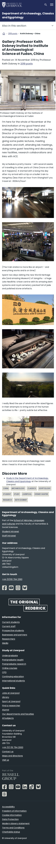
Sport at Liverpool (11, 701)
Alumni (5, 709)
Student (7, 494)
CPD (4, 672)
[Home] (22, 4)
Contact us (7, 751)
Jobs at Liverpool (11, 693)
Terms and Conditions (13, 827)
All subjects (8, 718)
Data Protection (10, 819)
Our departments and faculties (18, 713)
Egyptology (44, 488)
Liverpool (27, 494)
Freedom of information (14, 810)
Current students (11, 622)
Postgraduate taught (13, 659)
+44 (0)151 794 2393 (12, 579)
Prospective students (13, 630)
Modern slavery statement (16, 823)
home (3, 33)
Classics (32, 488)
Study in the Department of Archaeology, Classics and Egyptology (27, 480)
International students (13, 680)
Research (7, 500)
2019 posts (12, 33)
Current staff (8, 626)
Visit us (5, 759)
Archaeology (18, 488)
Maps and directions (12, 755)
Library (5, 697)
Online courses (9, 668)
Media (5, 643)
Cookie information (12, 815)
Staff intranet (9, 535)
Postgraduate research (14, 663)
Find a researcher (11, 705)
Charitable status (11, 831)
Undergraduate (10, 655)
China (5, 488)
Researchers (8, 638)
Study (16, 494)
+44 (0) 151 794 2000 (12, 747)
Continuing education (13, 676)
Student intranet (10, 531)
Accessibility (8, 806)
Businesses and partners (14, 634)
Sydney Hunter (41, 494)
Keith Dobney (21, 500)
